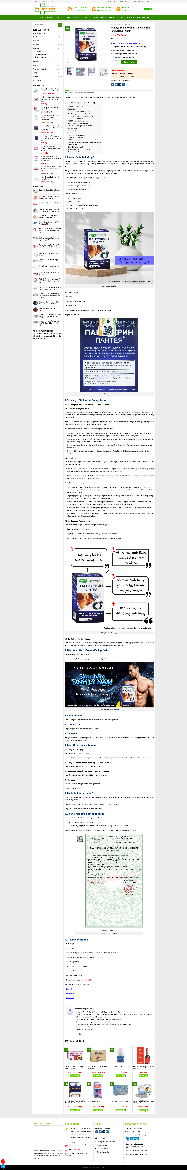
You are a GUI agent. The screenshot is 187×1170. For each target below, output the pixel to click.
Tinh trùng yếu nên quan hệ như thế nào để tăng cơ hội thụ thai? (49, 303)
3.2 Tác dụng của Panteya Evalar (78, 121)
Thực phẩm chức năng (40, 69)
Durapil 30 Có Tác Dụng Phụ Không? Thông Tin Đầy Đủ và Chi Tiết (50, 316)
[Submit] (60, 24)
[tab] (67, 92)
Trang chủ (113, 24)
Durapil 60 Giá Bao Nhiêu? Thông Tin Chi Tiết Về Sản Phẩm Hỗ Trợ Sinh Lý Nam (50, 295)
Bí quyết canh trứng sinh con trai (49, 266)
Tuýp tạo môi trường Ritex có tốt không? (49, 254)
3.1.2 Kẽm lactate (76, 119)
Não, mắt (103, 17)
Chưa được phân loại (39, 33)
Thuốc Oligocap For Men (94, 1101)
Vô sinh (85, 17)
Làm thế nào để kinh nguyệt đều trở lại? (50, 204)
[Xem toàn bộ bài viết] (70, 1011)
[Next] (104, 44)
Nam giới (59, 17)
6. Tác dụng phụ (71, 130)
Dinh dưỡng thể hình (40, 51)
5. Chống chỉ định (71, 128)
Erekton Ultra (70, 998)
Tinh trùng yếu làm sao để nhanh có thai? (49, 309)
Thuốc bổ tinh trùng (40, 57)
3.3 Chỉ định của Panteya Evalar (78, 123)
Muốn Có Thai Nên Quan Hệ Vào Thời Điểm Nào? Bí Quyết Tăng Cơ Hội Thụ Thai (50, 281)
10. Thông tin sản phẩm (73, 152)
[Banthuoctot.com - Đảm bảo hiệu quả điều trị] (48, 9)
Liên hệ (51, 1)
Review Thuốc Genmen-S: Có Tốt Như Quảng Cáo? (49, 223)
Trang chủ (37, 1)
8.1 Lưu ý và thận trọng (75, 137)
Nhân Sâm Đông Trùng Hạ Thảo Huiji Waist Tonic (143, 1067)
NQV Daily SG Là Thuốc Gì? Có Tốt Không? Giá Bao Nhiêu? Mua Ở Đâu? (75, 1102)
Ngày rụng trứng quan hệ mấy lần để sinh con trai (50, 273)
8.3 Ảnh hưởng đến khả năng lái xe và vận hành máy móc (85, 142)
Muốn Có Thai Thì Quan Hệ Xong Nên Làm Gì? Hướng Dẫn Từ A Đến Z (50, 288)
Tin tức (44, 1)
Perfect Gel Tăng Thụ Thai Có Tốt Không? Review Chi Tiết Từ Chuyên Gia (49, 247)
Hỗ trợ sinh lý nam (40, 54)
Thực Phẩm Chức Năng (46, 17)
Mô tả (67, 92)
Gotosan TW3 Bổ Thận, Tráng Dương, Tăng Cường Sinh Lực (143, 1102)
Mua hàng (75, 1075)
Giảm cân (112, 17)
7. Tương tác (70, 133)
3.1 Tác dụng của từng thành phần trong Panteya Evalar (84, 114)
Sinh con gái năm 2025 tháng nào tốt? (49, 261)
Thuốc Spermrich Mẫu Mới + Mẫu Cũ (120, 1101)
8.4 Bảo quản (73, 145)
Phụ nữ (68, 17)
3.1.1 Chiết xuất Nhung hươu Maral (81, 116)
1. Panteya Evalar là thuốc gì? (74, 107)
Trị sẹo (121, 17)
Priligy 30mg (70, 993)
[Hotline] (3, 1161)
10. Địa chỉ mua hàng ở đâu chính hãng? (78, 149)
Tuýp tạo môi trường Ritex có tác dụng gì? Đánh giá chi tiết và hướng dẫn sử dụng (49, 239)
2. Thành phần (70, 109)
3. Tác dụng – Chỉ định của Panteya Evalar (78, 111)
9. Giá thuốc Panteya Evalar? (74, 147)
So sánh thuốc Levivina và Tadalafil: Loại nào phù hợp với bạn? (49, 191)
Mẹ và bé (76, 17)
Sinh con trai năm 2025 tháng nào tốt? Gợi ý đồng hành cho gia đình (49, 210)
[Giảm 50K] (3, 1166)
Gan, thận (94, 17)
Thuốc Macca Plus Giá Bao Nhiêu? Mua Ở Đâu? (98, 1067)
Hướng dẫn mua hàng (143, 17)
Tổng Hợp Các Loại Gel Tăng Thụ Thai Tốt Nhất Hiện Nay (49, 197)
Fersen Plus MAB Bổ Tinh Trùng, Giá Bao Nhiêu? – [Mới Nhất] (75, 1067)
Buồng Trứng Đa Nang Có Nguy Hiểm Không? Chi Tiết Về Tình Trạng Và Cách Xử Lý (50, 230)
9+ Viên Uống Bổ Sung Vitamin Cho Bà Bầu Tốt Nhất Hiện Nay (49, 216)
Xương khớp (130, 17)
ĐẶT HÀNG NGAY (129, 62)
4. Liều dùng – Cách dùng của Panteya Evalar (79, 126)
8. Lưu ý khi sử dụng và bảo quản (75, 135)
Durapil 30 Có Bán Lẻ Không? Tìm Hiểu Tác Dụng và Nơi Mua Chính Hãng (49, 323)
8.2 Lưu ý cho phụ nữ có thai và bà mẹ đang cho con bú (84, 140)
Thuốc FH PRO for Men (117, 1067)
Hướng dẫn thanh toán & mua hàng (82, 92)
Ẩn (95, 103)
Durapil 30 (69, 989)
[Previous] (68, 44)
